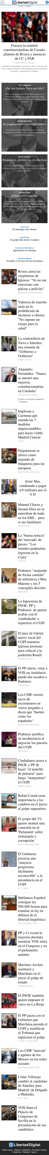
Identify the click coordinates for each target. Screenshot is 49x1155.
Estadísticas (16, 1152)
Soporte (34, 1152)
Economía (28, 6)
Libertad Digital (24, 2)
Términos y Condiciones (22, 1150)
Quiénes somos (7, 1150)
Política (20, 6)
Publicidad (26, 1152)
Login (47, 2)
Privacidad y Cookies (39, 1150)
